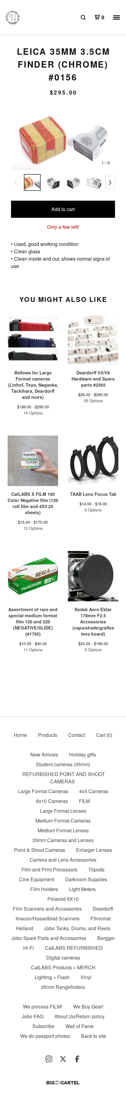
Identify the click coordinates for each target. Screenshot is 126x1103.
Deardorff (103, 908)
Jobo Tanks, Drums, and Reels (77, 928)
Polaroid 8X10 (63, 898)
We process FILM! (42, 1006)
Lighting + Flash (52, 977)
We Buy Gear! (88, 1006)
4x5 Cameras (93, 791)
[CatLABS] (12, 17)
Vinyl (85, 977)
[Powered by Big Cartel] (63, 1082)
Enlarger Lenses (94, 849)
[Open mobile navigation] (116, 17)
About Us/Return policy (79, 1016)
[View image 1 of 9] (32, 182)
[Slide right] (110, 182)
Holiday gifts (82, 754)
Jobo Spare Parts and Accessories (48, 937)
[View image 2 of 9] (52, 182)
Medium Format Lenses (63, 830)
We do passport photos (45, 1035)
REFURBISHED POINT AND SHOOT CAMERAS (63, 778)
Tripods (96, 869)
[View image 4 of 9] (93, 182)
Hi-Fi (28, 947)
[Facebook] (77, 1059)
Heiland (24, 928)
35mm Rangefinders (63, 986)
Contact (76, 734)
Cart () (104, 734)
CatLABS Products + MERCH (63, 967)
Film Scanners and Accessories (47, 908)
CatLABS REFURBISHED (74, 947)
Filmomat (101, 918)
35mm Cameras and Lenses (63, 840)
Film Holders (44, 889)
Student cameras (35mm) (63, 764)
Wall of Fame (79, 1026)
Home (20, 734)
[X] (63, 1059)
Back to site (93, 1035)
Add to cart (63, 209)
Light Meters (82, 889)
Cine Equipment (36, 879)
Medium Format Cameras (63, 820)
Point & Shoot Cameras (39, 849)
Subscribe (43, 1026)
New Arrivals (44, 754)
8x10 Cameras (52, 800)
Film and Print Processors (49, 869)
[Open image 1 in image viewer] (63, 138)
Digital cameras (63, 957)
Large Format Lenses (63, 810)
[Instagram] (49, 1059)
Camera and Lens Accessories (63, 859)
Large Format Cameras (43, 791)
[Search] (83, 17)
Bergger (106, 937)
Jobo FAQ (32, 1016)
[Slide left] (16, 182)
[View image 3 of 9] (73, 182)
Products (47, 734)
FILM (84, 800)
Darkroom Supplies (86, 879)
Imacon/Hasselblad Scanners (48, 918)
